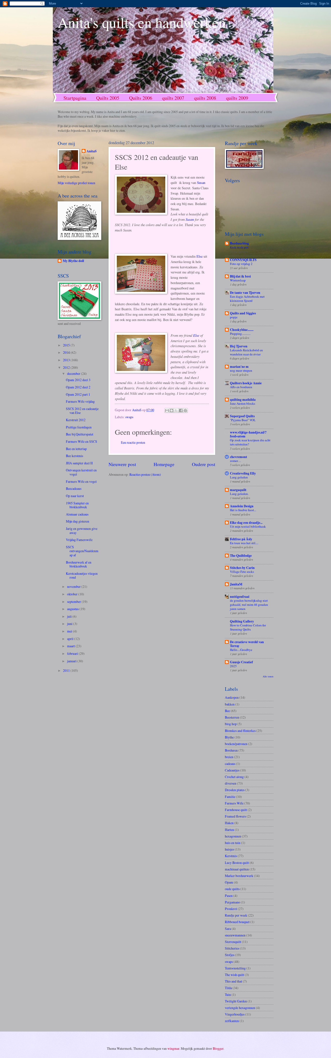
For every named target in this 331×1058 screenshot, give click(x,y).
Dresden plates (234, 789)
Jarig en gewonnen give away (81, 530)
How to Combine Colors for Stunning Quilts (248, 627)
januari (72, 661)
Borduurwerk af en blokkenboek (78, 564)
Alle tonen (268, 676)
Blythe (229, 737)
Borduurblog (239, 243)
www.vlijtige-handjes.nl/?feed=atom (248, 434)
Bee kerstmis (74, 455)
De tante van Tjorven (245, 292)
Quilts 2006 (140, 98)
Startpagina (74, 98)
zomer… (235, 461)
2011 (67, 670)
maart (71, 646)
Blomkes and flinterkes (240, 730)
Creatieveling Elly (243, 473)
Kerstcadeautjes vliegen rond (82, 575)
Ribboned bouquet (237, 921)
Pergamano (232, 902)
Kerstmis (231, 855)
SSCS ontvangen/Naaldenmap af (82, 551)
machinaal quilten (237, 869)
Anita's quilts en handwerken (142, 22)
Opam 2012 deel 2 (78, 387)
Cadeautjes (232, 770)
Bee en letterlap (76, 448)
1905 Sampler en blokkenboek (77, 505)
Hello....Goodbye (241, 650)
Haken (229, 822)
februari (73, 653)
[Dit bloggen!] (171, 410)
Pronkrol (231, 908)
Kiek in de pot (239, 247)
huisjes (229, 849)
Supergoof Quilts (242, 416)
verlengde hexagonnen (240, 1007)
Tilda (228, 987)
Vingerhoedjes (234, 1014)
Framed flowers (235, 816)
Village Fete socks (242, 571)
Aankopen (232, 697)
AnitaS (92, 151)
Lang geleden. (239, 494)
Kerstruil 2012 (76, 420)
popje (233, 317)
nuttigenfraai (239, 596)
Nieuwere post (122, 464)
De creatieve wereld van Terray (247, 644)
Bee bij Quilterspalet (79, 434)
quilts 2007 (173, 98)
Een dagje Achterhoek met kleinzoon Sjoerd (247, 298)
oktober (72, 594)
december (74, 373)
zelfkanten (232, 1020)
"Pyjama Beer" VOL (243, 420)
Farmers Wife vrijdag (80, 401)
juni (70, 623)
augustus (73, 609)
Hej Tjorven (238, 346)
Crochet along (234, 776)
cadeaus (230, 763)
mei (70, 631)
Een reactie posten (133, 442)
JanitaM (236, 584)
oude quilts (232, 888)
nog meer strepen (241, 370)
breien (229, 757)
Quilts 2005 (107, 98)
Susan (201, 182)
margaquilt (238, 489)
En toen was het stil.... (244, 543)
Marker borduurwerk (239, 875)
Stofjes (229, 954)
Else (200, 256)
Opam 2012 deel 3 (78, 379)
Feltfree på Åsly (241, 539)
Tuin (228, 994)
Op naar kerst (75, 495)
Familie (230, 796)
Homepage (164, 464)
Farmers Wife (234, 803)
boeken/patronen (236, 743)
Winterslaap (238, 280)
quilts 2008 (205, 98)
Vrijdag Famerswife (79, 539)
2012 (67, 367)
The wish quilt (234, 974)
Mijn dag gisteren (77, 521)
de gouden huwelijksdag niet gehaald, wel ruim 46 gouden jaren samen (249, 604)
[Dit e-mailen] (167, 410)
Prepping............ (240, 333)
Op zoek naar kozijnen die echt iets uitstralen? (250, 442)
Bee (227, 710)
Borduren (231, 750)
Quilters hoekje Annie (246, 383)
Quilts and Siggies (243, 313)
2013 (67, 360)
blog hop (231, 724)
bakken (230, 704)
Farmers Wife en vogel (81, 481)
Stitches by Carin (242, 567)
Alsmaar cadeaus (77, 514)
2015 (67, 345)
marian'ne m (239, 366)
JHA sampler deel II (79, 463)
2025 (233, 666)
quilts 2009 (237, 98)
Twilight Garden (236, 1001)
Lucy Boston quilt (237, 862)
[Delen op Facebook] (180, 410)
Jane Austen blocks (242, 403)
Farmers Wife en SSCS (81, 441)
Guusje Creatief (241, 662)
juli (69, 616)
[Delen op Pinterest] (185, 410)
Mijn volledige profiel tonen (76, 182)
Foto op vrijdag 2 (241, 264)
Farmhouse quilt (236, 809)
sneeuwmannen (235, 935)
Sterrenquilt (233, 941)
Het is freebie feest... (243, 510)
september (74, 601)
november (74, 586)
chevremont (238, 456)
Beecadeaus (73, 488)
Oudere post (203, 464)
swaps (129, 417)
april (70, 638)
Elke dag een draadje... (246, 522)
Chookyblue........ (241, 329)
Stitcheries (232, 948)
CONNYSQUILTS (243, 259)
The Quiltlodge (241, 555)
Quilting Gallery (242, 621)
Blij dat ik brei (240, 276)
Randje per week (236, 915)
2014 (67, 352)
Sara (228, 928)
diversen (230, 783)
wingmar (173, 1048)
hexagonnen (233, 836)
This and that (233, 981)
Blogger (218, 1048)
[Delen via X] (176, 410)
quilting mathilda (243, 399)
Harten (229, 829)
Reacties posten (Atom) (145, 474)
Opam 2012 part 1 (78, 394)
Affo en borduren (241, 387)
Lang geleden (239, 477)
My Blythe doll (73, 260)
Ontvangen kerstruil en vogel (81, 472)
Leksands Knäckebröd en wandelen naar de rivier (246, 352)
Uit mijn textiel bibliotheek (248, 526)
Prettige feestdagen (79, 427)
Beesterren (232, 717)
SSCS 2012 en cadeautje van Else (82, 410)
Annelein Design (241, 506)
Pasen (229, 895)
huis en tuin (232, 842)
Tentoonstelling (235, 968)
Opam (229, 882)
